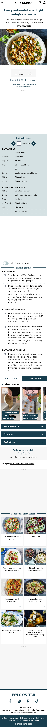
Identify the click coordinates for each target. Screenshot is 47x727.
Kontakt (4, 718)
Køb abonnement (27, 718)
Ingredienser (11, 378)
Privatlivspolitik (14, 720)
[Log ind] (44, 2)
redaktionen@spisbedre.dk (25, 713)
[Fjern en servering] (13, 143)
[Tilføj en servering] (33, 143)
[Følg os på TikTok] (37, 701)
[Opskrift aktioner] (20, 544)
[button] (10, 404)
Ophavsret (40, 718)
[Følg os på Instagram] (19, 701)
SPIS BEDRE (23, 2)
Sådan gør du (34, 378)
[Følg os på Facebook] (10, 701)
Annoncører (13, 718)
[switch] (6, 263)
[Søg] (40, 2)
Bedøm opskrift (31, 80)
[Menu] (5, 2)
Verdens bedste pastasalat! (22, 464)
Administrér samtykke (30, 720)
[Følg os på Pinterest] (28, 701)
